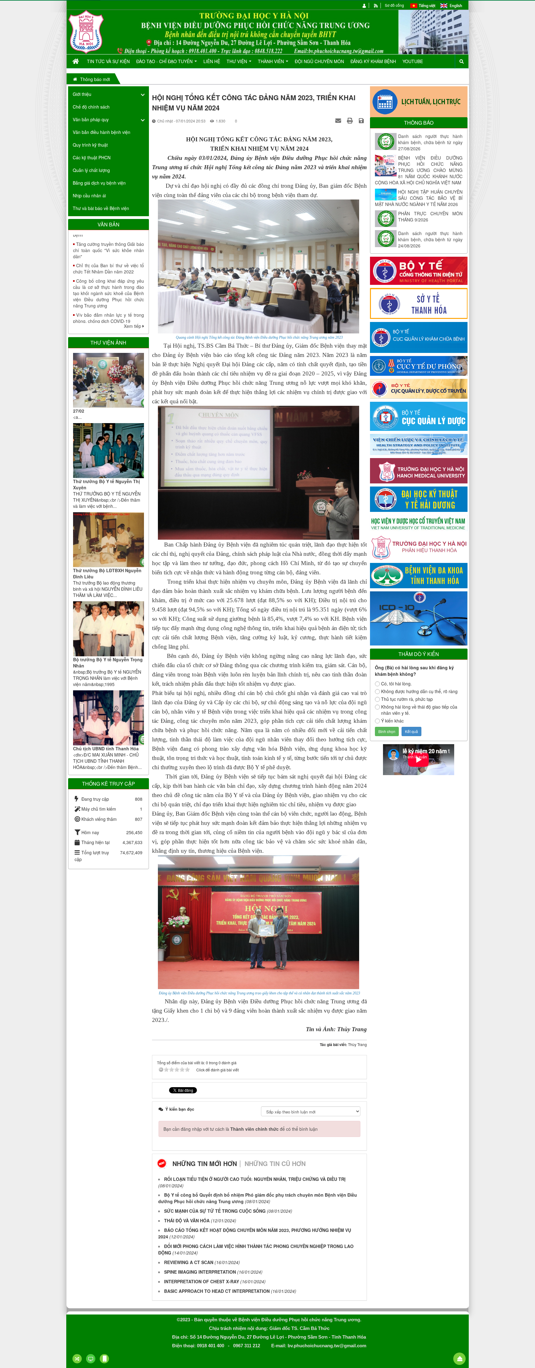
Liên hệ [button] (211, 61)
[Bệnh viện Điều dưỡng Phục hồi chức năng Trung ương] (86, 31)
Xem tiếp (133, 326)
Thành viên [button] (271, 61)
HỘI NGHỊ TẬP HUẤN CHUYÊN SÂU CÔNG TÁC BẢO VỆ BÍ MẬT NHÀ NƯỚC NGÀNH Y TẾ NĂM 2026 (419, 198)
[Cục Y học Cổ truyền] (419, 388)
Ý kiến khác (392, 721)
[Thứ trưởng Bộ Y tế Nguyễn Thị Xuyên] (108, 450)
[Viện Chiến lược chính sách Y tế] (419, 444)
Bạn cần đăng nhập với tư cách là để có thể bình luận (240, 1129)
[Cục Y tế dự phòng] (419, 365)
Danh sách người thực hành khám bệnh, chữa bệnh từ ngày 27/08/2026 (430, 142)
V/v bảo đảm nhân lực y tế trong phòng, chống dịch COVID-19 (108, 283)
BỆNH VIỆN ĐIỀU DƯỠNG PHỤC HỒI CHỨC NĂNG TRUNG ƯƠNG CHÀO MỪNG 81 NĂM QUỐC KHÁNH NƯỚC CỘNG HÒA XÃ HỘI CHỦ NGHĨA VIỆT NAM (419, 170)
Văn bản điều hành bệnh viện (101, 132)
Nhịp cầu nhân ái (89, 195)
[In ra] (350, 121)
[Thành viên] (364, 5)
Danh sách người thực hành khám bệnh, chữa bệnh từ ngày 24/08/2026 (430, 239)
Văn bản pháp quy (91, 119)
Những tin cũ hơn (275, 1163)
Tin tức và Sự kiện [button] (108, 61)
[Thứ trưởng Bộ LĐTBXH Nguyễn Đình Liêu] (108, 539)
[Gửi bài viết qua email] (339, 121)
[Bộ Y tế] (419, 270)
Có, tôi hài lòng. (396, 683)
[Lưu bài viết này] (362, 121)
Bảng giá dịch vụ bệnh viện (99, 183)
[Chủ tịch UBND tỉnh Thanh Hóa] (108, 717)
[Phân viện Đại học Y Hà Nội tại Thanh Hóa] (419, 546)
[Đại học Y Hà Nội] (419, 470)
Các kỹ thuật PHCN (92, 157)
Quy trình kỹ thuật (90, 145)
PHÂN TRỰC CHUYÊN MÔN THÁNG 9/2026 (430, 216)
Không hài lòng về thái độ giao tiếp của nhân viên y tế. (419, 710)
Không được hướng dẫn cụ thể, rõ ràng (419, 691)
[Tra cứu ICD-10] (419, 618)
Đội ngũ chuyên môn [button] (319, 61)
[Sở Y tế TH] (419, 303)
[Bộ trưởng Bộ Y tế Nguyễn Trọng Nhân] (108, 628)
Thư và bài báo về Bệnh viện (101, 208)
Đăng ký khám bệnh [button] (373, 61)
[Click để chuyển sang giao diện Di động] (104, 1358)
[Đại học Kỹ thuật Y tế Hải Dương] (419, 498)
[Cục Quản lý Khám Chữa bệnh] (419, 337)
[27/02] (108, 380)
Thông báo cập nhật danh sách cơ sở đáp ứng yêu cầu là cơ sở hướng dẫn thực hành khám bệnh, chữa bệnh (108, 308)
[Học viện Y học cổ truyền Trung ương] (419, 522)
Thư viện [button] (237, 61)
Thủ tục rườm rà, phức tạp (407, 699)
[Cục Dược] (419, 416)
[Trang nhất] (76, 61)
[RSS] (376, 5)
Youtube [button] (412, 61)
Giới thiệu (82, 94)
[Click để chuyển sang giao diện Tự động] (77, 1358)
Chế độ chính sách (91, 107)
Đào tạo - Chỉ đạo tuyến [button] (165, 61)
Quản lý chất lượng (91, 170)
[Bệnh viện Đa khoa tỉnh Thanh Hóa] (419, 575)
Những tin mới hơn (204, 1163)
